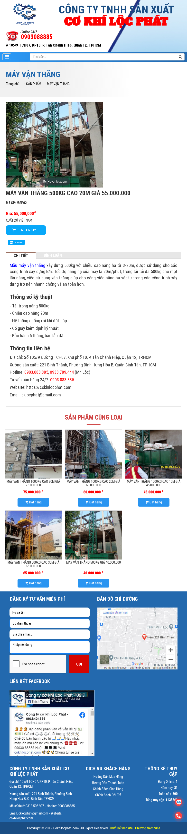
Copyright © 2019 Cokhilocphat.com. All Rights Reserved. (93, 828)
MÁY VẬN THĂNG (58, 84)
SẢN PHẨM (33, 84)
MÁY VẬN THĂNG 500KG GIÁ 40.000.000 (93, 562)
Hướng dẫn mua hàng (108, 777)
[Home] (25, 14)
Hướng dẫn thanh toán (108, 783)
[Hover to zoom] (54, 144)
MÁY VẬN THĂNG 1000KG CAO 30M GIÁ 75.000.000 (33, 483)
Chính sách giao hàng (108, 789)
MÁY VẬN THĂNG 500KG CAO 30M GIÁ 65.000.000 (33, 564)
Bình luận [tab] (53, 255)
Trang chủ (12, 84)
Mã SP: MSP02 (16, 203)
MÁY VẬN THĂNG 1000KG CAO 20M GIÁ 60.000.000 (93, 483)
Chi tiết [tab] (21, 255)
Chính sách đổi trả (108, 795)
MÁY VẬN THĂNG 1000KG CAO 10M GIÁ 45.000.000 (153, 483)
